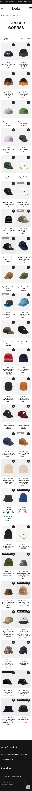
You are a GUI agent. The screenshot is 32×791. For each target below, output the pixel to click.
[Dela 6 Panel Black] (23, 329)
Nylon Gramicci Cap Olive (23, 287)
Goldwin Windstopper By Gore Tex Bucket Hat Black (8, 512)
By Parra (8, 62)
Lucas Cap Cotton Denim (23, 315)
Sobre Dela (6, 768)
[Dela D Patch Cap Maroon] (23, 413)
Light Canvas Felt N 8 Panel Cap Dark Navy (24, 259)
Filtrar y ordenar (6, 38)
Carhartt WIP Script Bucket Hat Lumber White (8, 604)
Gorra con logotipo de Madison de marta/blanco (8, 633)
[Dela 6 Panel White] (23, 533)
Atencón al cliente (9, 747)
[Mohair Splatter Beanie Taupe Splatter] (8, 80)
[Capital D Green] (8, 164)
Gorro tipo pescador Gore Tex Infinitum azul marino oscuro (8, 721)
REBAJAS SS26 (6, 1)
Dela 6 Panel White (24, 546)
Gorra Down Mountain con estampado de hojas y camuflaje (8, 664)
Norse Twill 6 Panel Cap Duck (24, 454)
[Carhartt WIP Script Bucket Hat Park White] (23, 561)
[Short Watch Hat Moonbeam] (8, 468)
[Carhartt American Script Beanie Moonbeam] (23, 468)
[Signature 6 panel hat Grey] (8, 109)
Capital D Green (8, 177)
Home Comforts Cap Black (8, 258)
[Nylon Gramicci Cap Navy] (8, 302)
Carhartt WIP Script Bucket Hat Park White (23, 575)
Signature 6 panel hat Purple (8, 150)
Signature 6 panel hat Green (23, 122)
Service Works (23, 228)
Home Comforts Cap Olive (23, 231)
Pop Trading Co (8, 571)
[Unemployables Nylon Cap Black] (8, 386)
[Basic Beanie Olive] (8, 561)
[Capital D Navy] (23, 137)
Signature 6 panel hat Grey (8, 122)
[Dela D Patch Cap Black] (8, 413)
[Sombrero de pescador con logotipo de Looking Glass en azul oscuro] (23, 619)
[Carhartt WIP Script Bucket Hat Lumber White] (8, 590)
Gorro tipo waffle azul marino (23, 370)
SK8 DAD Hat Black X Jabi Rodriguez (8, 203)
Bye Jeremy (8, 228)
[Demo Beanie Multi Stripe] (8, 218)
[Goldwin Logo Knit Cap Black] (8, 533)
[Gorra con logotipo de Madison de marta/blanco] (8, 619)
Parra (8, 120)
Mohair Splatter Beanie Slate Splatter (23, 66)
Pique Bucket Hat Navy (23, 720)
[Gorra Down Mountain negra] (23, 649)
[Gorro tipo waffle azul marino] (23, 357)
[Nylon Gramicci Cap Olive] (23, 274)
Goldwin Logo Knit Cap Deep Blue (23, 510)
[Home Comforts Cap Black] (8, 245)
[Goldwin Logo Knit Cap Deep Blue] (23, 497)
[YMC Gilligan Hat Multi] (23, 590)
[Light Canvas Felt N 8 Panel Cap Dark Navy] (23, 245)
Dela (23, 147)
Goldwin (8, 507)
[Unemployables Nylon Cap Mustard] (23, 386)
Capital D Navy (23, 149)
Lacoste (23, 717)
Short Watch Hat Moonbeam (8, 481)
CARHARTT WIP (23, 312)
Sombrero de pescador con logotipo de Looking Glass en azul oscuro (23, 634)
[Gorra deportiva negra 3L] (8, 679)
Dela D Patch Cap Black (8, 426)
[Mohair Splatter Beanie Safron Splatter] (23, 80)
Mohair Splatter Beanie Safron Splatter (23, 94)
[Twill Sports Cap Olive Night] (8, 329)
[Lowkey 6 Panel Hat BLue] (8, 51)
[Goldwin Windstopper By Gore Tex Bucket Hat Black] (8, 497)
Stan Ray (23, 367)
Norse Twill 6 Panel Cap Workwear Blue (8, 454)
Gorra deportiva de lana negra (23, 692)
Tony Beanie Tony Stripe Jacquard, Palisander (8, 371)
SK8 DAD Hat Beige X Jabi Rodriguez (23, 203)
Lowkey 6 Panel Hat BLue (8, 65)
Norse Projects (23, 256)
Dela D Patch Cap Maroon (23, 426)
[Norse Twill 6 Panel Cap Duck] (23, 440)
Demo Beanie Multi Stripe (8, 231)
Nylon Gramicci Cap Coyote (8, 287)
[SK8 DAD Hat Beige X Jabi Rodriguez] (23, 190)
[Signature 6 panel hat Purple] (8, 137)
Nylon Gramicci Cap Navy (8, 315)
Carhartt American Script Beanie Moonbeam (23, 482)
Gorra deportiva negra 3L (8, 692)
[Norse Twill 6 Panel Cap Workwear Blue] (8, 440)
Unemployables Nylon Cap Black (8, 399)
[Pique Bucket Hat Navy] (23, 707)
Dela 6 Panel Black (23, 342)
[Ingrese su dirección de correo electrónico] (29, 759)
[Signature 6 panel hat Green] (23, 109)
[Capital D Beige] (23, 164)
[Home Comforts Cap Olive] (23, 218)
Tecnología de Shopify (7, 784)
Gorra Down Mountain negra (24, 662)
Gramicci (23, 62)
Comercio (8, 15)
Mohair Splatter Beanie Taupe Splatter (8, 94)
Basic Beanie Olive (8, 573)
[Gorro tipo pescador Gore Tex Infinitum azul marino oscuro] (8, 707)
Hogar (2, 15)
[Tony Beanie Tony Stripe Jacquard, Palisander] (8, 357)
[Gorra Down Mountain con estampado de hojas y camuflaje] (8, 649)
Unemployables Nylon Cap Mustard (24, 399)
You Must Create (23, 600)
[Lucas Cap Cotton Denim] (23, 302)
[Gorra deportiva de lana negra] (23, 679)
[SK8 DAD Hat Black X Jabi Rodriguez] (8, 190)
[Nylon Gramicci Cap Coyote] (8, 274)
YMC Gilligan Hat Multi (23, 603)
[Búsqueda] (26, 8)
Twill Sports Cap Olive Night (8, 342)
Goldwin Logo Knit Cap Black (8, 547)
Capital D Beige (23, 177)
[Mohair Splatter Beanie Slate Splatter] (23, 51)
